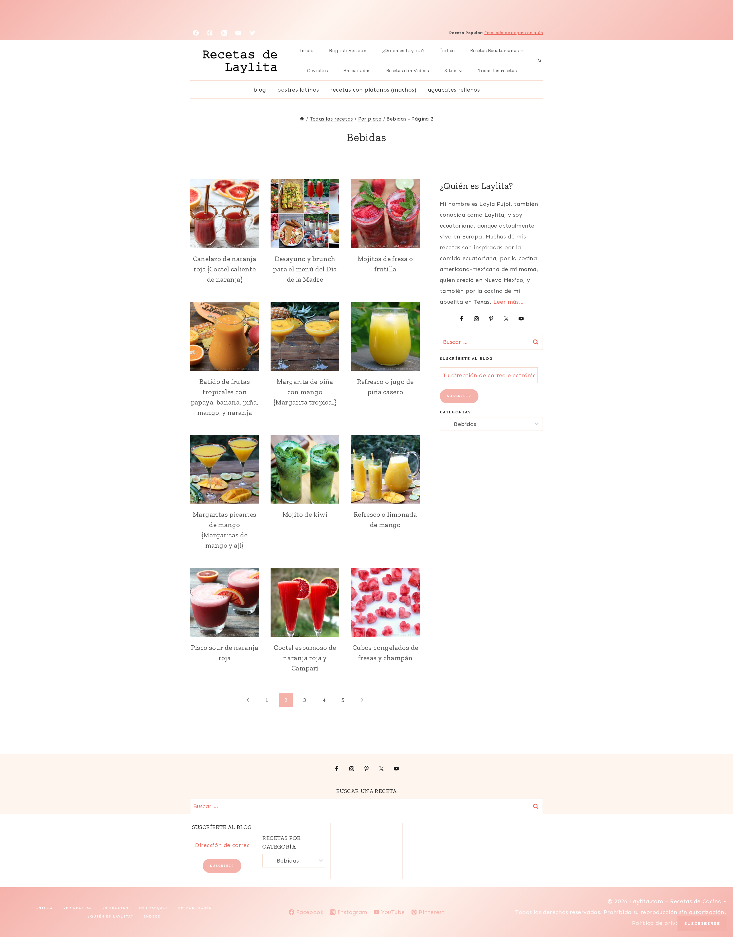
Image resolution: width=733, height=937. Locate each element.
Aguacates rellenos (454, 89)
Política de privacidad (664, 923)
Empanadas (357, 70)
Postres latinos (298, 89)
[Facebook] (196, 33)
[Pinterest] (210, 33)
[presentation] (224, 213)
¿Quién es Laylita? (403, 50)
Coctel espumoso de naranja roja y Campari (305, 657)
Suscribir (459, 396)
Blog (259, 89)
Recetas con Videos (407, 70)
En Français (153, 908)
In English (115, 908)
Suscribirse (702, 923)
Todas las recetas (497, 70)
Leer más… (508, 301)
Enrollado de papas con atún (513, 32)
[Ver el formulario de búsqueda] (539, 60)
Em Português (195, 908)
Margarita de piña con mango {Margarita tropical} (305, 391)
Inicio (307, 50)
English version (348, 50)
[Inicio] (301, 119)
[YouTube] (238, 33)
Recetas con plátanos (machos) (373, 89)
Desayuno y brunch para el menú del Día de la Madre (305, 269)
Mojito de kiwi (305, 514)
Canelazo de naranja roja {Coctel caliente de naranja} (225, 269)
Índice (447, 50)
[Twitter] (252, 33)
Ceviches (317, 70)
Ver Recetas (77, 908)
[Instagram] (224, 33)
